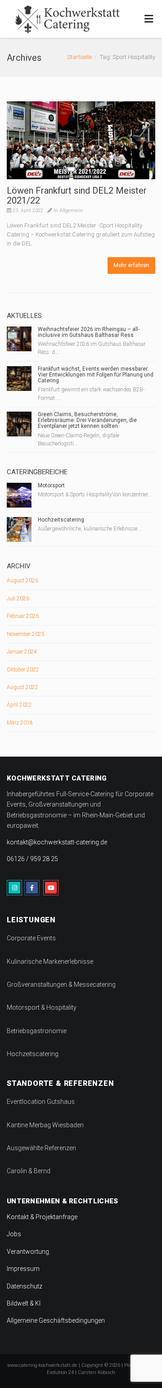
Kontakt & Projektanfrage (42, 1216)
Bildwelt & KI (23, 1303)
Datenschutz (24, 1286)
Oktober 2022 (23, 670)
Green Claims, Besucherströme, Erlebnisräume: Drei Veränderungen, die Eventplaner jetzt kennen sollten (87, 420)
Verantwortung (28, 1251)
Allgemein (71, 210)
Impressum (23, 1268)
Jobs (14, 1234)
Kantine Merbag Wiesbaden (45, 1125)
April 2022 (19, 705)
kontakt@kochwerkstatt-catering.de (57, 842)
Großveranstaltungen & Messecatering (61, 984)
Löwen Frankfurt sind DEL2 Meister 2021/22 (77, 195)
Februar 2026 (23, 616)
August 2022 (22, 687)
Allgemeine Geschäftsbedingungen (56, 1320)
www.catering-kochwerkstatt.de (42, 1365)
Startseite (79, 57)
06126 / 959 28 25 (32, 858)
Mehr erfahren (131, 265)
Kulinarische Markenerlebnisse (50, 961)
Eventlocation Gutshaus (41, 1101)
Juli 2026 (18, 598)
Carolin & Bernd (28, 1171)
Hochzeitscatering (61, 520)
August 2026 (22, 580)
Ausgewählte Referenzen (41, 1148)
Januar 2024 (22, 652)
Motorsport (51, 485)
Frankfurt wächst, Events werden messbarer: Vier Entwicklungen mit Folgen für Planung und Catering (95, 375)
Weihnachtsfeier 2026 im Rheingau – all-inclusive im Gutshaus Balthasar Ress (89, 332)
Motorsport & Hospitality (41, 1007)
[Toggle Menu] (148, 19)
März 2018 (20, 723)
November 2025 (26, 634)
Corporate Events (31, 938)
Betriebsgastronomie (37, 1030)
